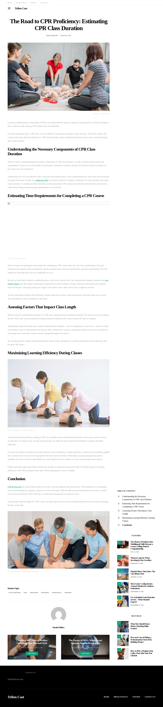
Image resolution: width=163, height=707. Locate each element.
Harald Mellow (52, 35)
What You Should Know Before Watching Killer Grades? (140, 626)
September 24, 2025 (137, 591)
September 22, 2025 (137, 605)
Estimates (45, 592)
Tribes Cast (21, 8)
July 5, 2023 (39, 647)
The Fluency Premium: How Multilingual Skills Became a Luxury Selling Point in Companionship (142, 545)
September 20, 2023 (92, 647)
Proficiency (57, 592)
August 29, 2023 (65, 35)
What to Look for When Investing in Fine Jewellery (141, 559)
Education (34, 592)
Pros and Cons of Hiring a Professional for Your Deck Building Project (141, 639)
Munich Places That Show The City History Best (143, 572)
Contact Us (44, 3)
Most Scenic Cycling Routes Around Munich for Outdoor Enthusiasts (142, 586)
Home (10, 3)
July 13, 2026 (135, 552)
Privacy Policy (21, 3)
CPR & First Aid (14, 487)
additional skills (42, 180)
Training (68, 592)
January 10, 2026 (136, 577)
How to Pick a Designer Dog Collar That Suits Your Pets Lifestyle (142, 653)
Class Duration (15, 592)
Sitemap (33, 3)
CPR (25, 592)
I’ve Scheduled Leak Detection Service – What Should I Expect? (143, 599)
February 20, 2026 (137, 563)
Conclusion (127, 525)
